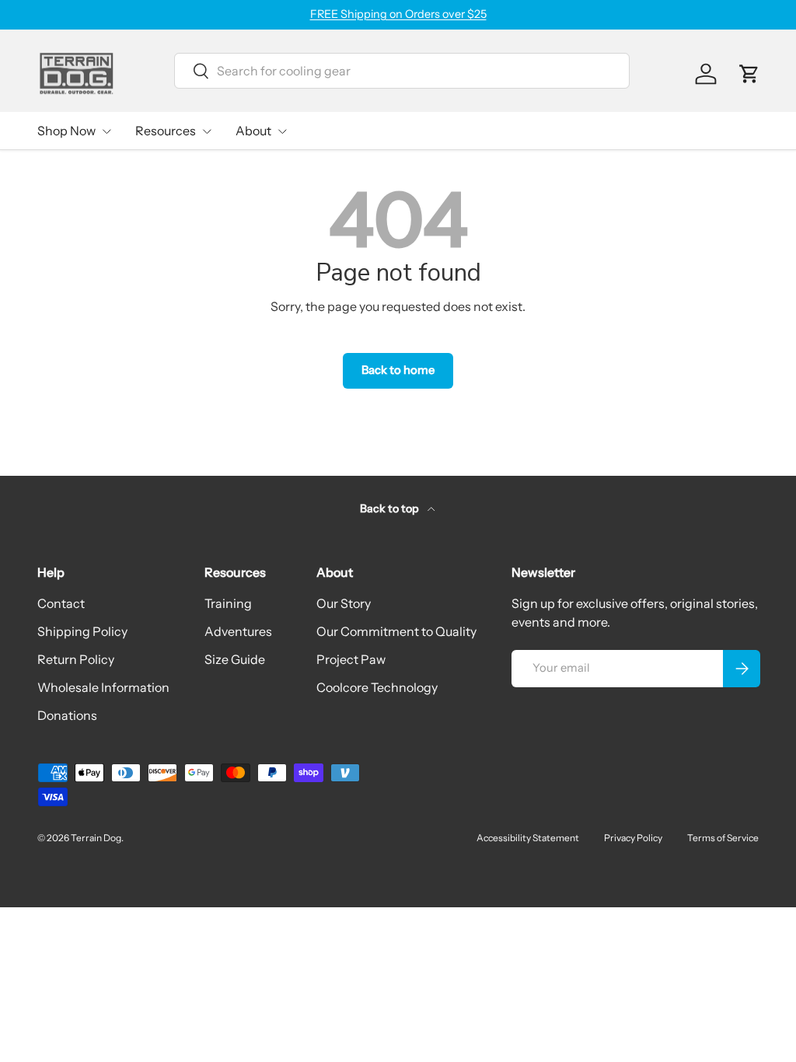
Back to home (398, 370)
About (253, 130)
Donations (67, 715)
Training (228, 603)
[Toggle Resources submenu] (206, 131)
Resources (165, 130)
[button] (749, 74)
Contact (61, 603)
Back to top (390, 508)
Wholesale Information (103, 687)
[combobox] (402, 71)
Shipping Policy (82, 631)
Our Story (343, 603)
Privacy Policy (633, 838)
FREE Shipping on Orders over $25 (398, 14)
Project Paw (351, 659)
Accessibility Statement (528, 838)
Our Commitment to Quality (396, 631)
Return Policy (75, 659)
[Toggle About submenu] (282, 131)
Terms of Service (723, 838)
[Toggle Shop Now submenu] (106, 131)
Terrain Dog (96, 838)
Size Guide (234, 659)
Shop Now (66, 130)
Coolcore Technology (377, 687)
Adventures (238, 631)
